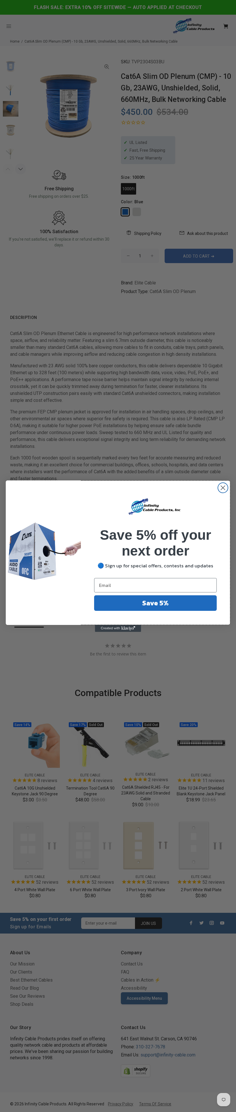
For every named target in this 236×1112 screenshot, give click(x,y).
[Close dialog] (223, 488)
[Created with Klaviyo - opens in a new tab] (118, 628)
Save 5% (155, 603)
